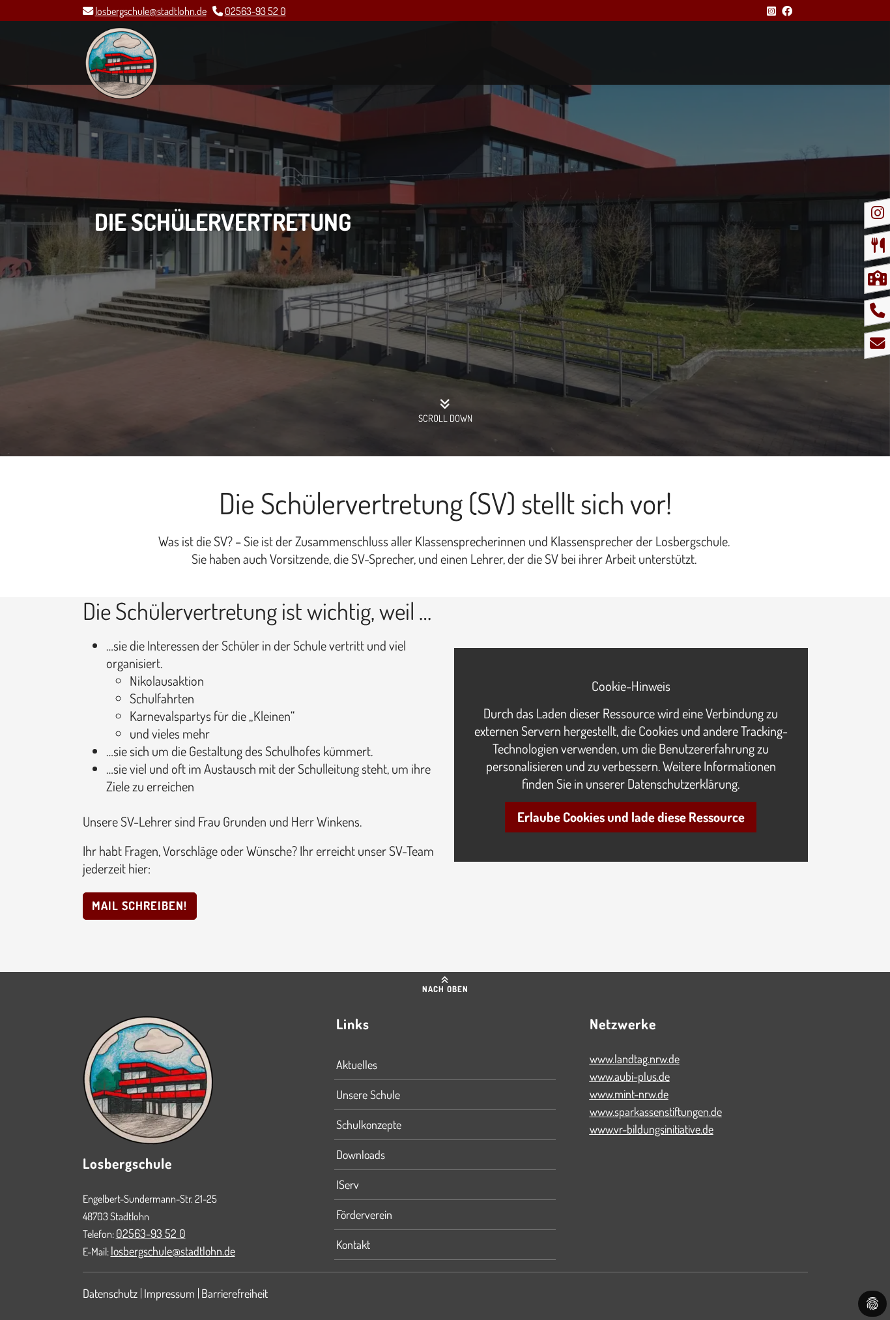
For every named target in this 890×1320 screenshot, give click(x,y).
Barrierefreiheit (234, 1293)
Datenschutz (110, 1293)
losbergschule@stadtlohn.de (151, 11)
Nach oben (445, 989)
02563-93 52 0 (255, 11)
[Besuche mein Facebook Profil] (787, 11)
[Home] (121, 63)
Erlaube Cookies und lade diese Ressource (631, 816)
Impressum (169, 1293)
